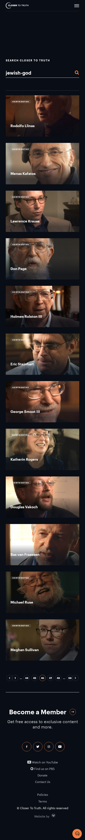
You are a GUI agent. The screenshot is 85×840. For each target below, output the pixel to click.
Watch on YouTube (44, 762)
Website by (50, 815)
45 (34, 678)
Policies (42, 794)
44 (26, 678)
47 (50, 678)
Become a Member (37, 711)
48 (58, 678)
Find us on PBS (44, 769)
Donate (42, 775)
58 (70, 678)
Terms (42, 801)
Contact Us (42, 782)
